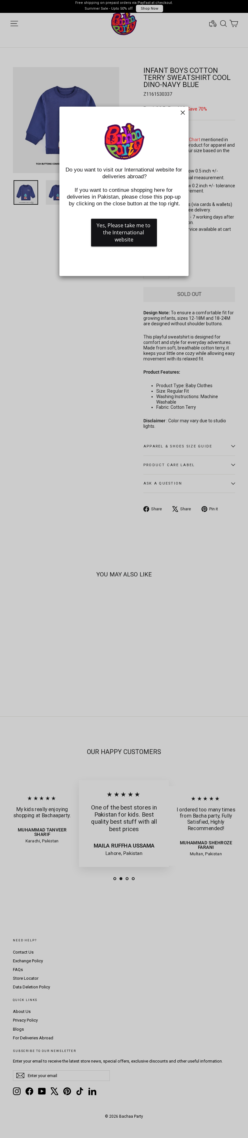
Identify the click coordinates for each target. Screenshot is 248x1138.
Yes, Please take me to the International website (124, 232)
